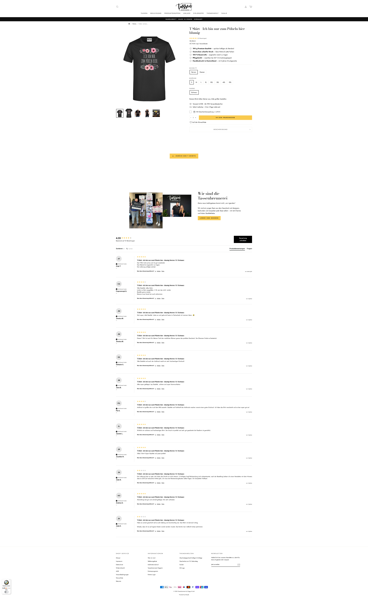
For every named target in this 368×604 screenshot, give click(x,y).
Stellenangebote (152, 561)
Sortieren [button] (119, 248)
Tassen (144, 13)
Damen (202, 72)
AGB (117, 571)
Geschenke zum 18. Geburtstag (188, 561)
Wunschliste (119, 578)
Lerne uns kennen (209, 218)
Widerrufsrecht (120, 568)
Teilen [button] (162, 271)
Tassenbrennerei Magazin (155, 568)
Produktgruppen (172, 13)
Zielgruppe (198, 13)
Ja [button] (155, 271)
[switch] (6, 592)
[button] (220, 38)
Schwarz (194, 92)
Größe (193, 78)
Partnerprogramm (153, 571)
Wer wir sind (151, 558)
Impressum (119, 561)
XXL (211, 82)
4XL (224, 82)
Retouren (118, 581)
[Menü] (10, 580)
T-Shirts (134, 24)
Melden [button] (159, 271)
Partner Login (152, 575)
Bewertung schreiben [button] (243, 239)
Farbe (192, 88)
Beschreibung (221, 129)
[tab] (237, 249)
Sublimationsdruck (153, 565)
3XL (217, 82)
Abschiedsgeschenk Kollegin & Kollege (190, 558)
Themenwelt (213, 13)
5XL (230, 82)
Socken (181, 565)
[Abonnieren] (239, 564)
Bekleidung (156, 13)
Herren (193, 72)
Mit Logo (182, 568)
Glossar (118, 558)
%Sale (224, 13)
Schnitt (193, 68)
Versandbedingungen (122, 575)
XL (206, 82)
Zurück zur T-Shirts (185, 156)
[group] (126, 238)
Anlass (186, 13)
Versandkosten (203, 44)
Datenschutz (119, 565)
